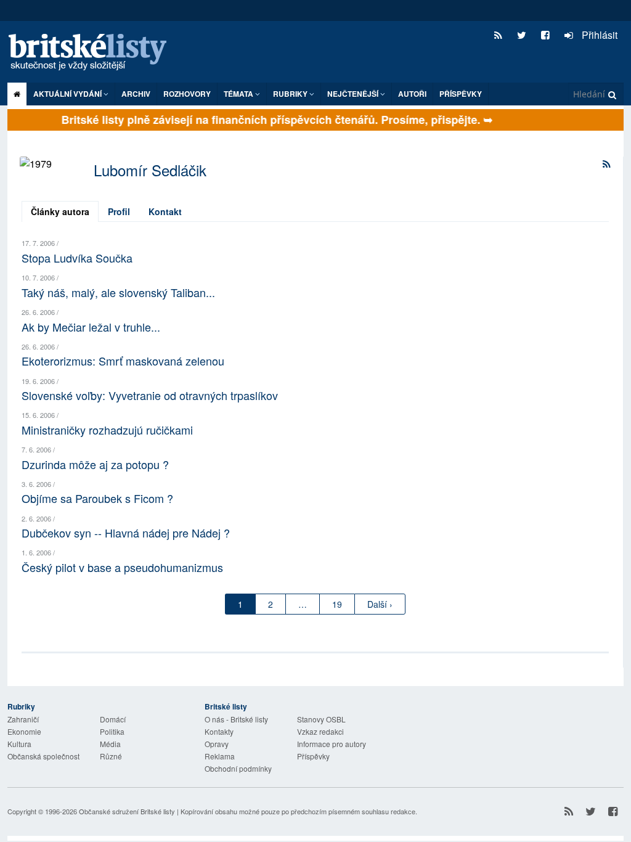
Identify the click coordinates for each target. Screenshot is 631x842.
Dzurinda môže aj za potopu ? (95, 464)
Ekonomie (24, 731)
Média (110, 743)
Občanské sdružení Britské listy (127, 811)
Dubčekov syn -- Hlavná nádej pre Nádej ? (126, 533)
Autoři (412, 93)
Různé (111, 756)
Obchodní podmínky (238, 768)
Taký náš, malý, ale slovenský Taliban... (118, 292)
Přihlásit (598, 35)
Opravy (217, 743)
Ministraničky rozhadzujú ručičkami (107, 430)
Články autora (60, 211)
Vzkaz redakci (320, 731)
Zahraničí (23, 719)
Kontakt (165, 211)
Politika (112, 731)
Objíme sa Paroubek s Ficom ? (97, 498)
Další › (380, 604)
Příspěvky (460, 93)
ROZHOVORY (187, 93)
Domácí (113, 719)
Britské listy (93, 52)
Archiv (135, 93)
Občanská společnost (43, 756)
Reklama (220, 756)
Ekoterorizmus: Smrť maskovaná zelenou (123, 361)
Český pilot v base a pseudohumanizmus (122, 567)
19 (337, 604)
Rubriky (291, 93)
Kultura (19, 743)
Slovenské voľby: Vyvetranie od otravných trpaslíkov (150, 395)
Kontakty (219, 731)
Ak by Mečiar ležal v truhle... (91, 327)
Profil (119, 211)
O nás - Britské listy (236, 719)
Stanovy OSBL (321, 719)
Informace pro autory (331, 743)
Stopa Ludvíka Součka (77, 258)
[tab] (60, 211)
